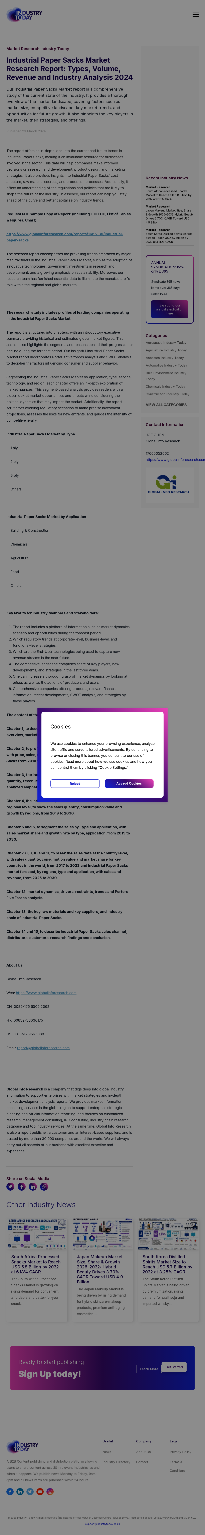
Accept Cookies (129, 783)
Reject (75, 784)
